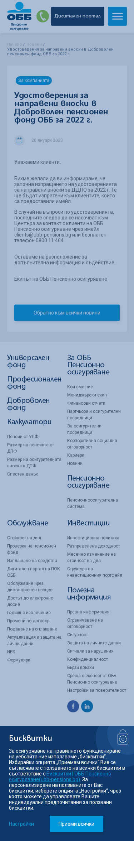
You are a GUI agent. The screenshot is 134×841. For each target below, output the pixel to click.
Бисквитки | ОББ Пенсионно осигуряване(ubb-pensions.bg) (60, 776)
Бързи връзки (80, 667)
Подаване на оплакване (32, 629)
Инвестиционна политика (93, 537)
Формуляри (18, 660)
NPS (11, 651)
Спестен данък (22, 474)
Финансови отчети (86, 403)
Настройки (21, 824)
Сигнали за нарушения (90, 651)
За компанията (33, 80)
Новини (34, 44)
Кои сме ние (80, 386)
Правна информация (88, 611)
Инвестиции (88, 523)
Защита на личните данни (94, 642)
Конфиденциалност (87, 659)
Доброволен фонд (28, 404)
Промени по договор (28, 620)
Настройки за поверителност (96, 690)
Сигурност (77, 634)
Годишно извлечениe (29, 612)
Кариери (75, 455)
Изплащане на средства (32, 560)
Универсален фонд (28, 362)
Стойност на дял (24, 537)
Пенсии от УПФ (22, 436)
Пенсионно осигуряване (88, 482)
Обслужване (27, 523)
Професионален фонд (34, 383)
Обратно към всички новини (67, 313)
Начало (14, 44)
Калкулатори (29, 422)
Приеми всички (76, 824)
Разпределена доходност (93, 546)
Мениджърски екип (87, 395)
